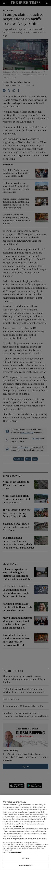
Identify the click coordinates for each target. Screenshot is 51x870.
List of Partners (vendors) (12, 852)
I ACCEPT (25, 858)
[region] (25, 832)
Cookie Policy (18, 826)
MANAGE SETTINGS (25, 865)
